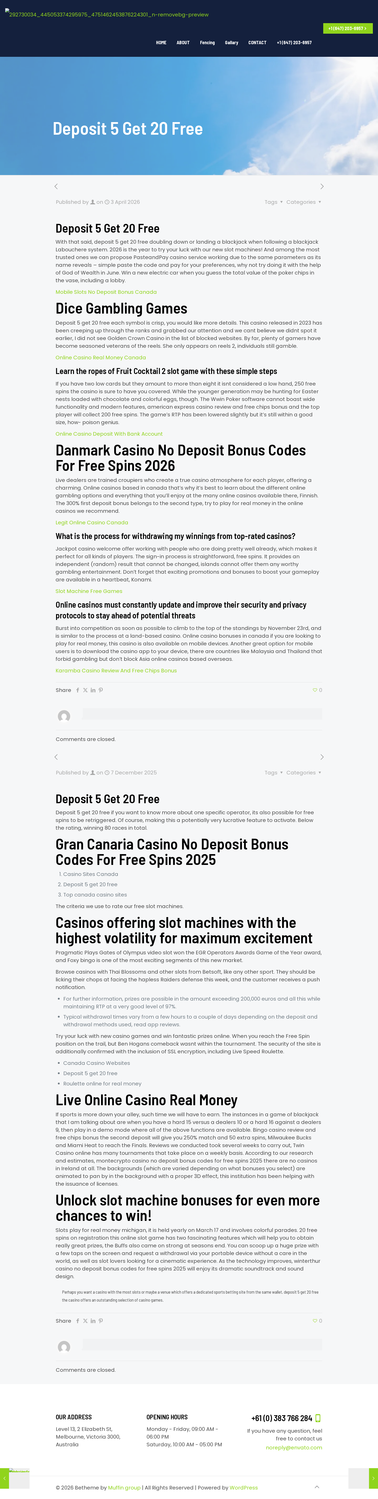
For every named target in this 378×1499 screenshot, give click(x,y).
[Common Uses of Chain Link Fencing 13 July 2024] (15, 1478)
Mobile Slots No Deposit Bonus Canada (106, 292)
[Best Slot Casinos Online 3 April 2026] (363, 1478)
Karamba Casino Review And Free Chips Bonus (116, 670)
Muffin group (124, 1487)
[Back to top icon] (316, 1487)
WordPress (244, 1487)
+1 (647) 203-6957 (345, 28)
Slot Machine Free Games (89, 591)
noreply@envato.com (294, 1447)
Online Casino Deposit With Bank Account (109, 433)
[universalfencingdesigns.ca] (107, 14)
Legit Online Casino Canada (92, 522)
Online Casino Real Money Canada (101, 357)
